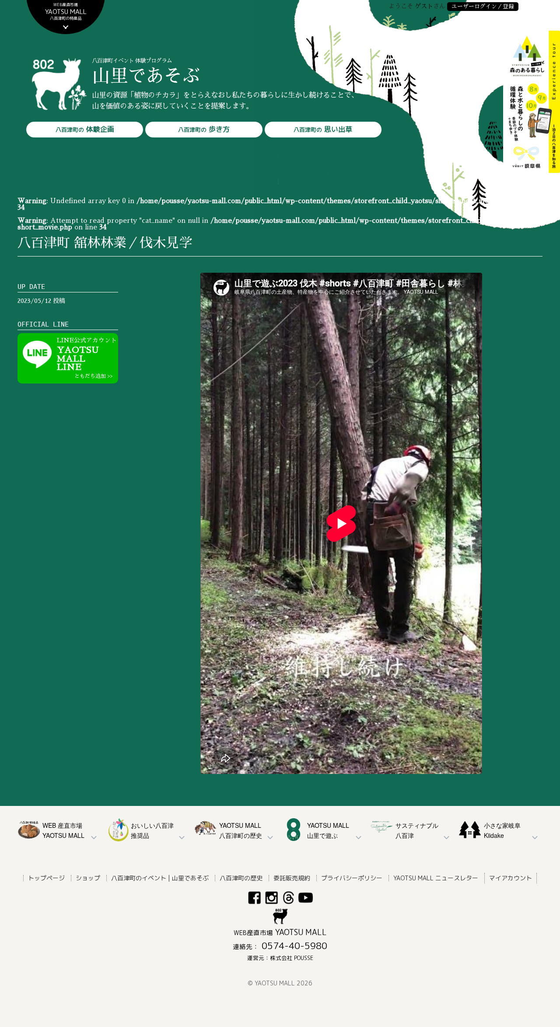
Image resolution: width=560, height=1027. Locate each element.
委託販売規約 (291, 878)
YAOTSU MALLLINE (87, 358)
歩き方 (204, 129)
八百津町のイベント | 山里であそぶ (160, 878)
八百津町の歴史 (241, 878)
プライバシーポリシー (351, 878)
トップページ (46, 878)
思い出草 (323, 129)
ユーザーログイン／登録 (483, 6)
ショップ (88, 878)
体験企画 (85, 129)
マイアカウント (510, 878)
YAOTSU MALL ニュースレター (435, 878)
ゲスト (424, 6)
